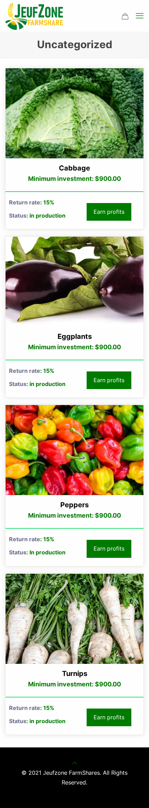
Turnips (74, 673)
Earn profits (109, 211)
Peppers (74, 505)
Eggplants (75, 336)
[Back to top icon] (74, 762)
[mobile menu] (140, 15)
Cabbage (74, 168)
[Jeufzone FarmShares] (34, 15)
